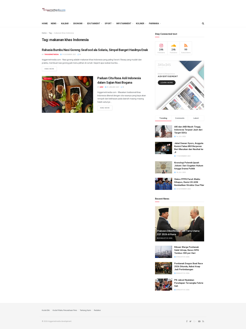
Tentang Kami (85, 310)
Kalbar (65, 23)
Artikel (47, 79)
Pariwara (154, 23)
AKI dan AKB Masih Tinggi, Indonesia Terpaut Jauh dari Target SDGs (188, 129)
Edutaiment (93, 23)
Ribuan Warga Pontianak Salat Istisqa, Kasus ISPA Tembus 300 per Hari (186, 250)
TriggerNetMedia (51, 54)
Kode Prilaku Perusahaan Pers (65, 310)
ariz (101, 87)
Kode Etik (46, 310)
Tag (50, 33)
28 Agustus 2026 (182, 273)
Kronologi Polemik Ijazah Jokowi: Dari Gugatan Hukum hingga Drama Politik (188, 165)
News (53, 23)
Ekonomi (77, 23)
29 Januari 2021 (112, 87)
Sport (108, 23)
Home (45, 23)
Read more (49, 69)
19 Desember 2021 (69, 54)
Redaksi (97, 310)
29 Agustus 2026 (165, 238)
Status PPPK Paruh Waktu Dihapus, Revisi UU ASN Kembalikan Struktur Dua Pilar (189, 182)
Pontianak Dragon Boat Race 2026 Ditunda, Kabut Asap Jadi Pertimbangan (188, 266)
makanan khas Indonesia (64, 33)
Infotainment (123, 23)
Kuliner (140, 23)
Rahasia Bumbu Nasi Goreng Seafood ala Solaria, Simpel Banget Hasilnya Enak (95, 50)
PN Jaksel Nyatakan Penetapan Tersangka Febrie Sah (188, 283)
